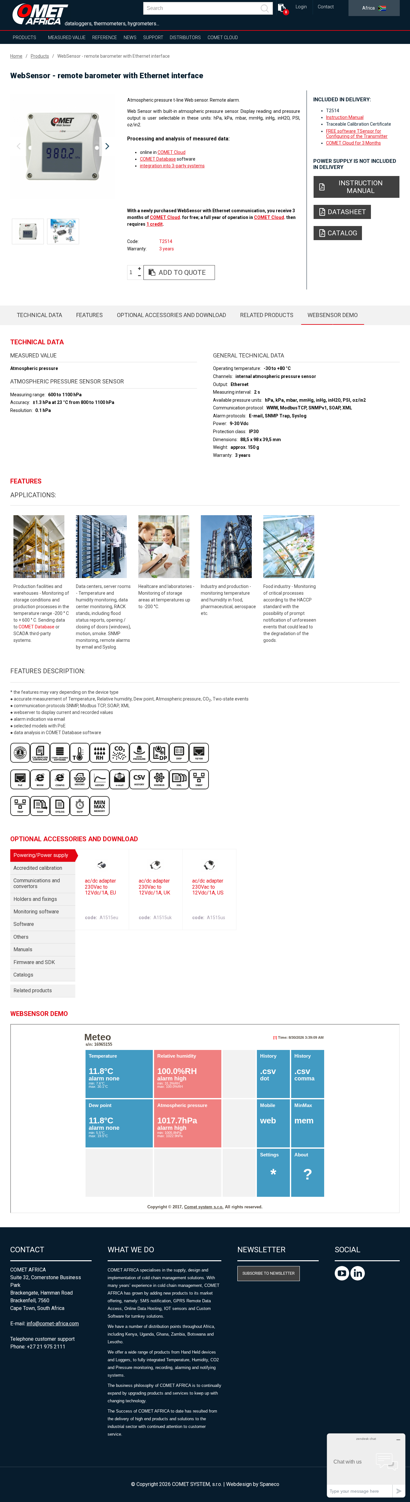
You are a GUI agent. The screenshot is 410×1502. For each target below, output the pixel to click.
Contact (326, 7)
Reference (104, 37)
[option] (62, 146)
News (130, 37)
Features (89, 315)
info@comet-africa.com (53, 1324)
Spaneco (269, 1484)
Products (24, 37)
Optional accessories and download (171, 315)
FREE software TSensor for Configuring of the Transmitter (357, 134)
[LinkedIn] (357, 1279)
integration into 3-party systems (172, 165)
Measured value (67, 37)
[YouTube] (342, 1279)
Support (153, 37)
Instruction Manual (345, 117)
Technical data (39, 315)
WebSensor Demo (333, 315)
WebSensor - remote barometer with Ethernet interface (113, 56)
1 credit (154, 224)
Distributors (185, 37)
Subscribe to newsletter (268, 1273)
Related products (266, 315)
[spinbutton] (133, 272)
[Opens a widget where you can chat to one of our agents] (366, 1465)
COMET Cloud (223, 37)
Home (16, 56)
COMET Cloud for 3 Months (353, 143)
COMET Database (158, 159)
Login (301, 7)
